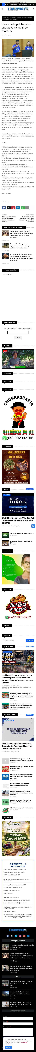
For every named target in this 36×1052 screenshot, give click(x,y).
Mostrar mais (29, 489)
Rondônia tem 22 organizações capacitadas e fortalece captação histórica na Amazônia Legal (20, 246)
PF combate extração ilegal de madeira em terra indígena (22, 946)
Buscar (18, 337)
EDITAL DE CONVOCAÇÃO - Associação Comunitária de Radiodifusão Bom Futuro (21, 759)
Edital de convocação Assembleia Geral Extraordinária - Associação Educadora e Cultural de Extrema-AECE (17, 746)
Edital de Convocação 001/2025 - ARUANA (21, 808)
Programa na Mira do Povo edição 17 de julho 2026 (21, 542)
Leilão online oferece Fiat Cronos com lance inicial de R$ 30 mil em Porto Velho (21, 983)
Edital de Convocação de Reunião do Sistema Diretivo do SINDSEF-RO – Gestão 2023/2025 (21, 793)
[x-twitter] (12, 936)
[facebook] (7, 936)
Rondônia (13, 17)
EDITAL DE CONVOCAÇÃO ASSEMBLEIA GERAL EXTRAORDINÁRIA (22, 767)
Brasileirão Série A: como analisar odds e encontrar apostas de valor (20, 1003)
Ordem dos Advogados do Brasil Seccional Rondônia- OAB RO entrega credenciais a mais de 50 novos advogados (21, 234)
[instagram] (20, 936)
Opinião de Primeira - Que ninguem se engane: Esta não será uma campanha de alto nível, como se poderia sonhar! (21, 705)
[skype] (16, 936)
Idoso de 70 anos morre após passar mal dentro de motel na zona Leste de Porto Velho (19, 4)
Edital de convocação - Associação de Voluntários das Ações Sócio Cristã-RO (20, 801)
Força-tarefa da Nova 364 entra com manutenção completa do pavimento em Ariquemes (21, 968)
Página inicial (6, 17)
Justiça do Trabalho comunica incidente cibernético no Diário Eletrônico (19, 994)
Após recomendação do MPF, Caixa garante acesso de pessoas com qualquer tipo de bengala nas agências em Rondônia (22, 257)
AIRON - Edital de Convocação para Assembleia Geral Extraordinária (19, 784)
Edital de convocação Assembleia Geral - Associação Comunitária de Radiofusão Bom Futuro (21, 776)
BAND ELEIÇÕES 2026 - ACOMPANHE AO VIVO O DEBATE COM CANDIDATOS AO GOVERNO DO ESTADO (18, 520)
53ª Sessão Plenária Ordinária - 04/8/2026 (22, 533)
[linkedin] (28, 936)
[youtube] (24, 936)
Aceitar (8, 1047)
